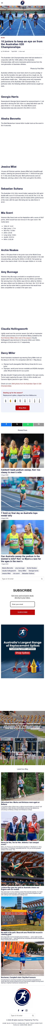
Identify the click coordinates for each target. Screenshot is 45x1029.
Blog (3, 38)
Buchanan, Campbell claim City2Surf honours (18, 977)
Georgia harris (33, 571)
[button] (42, 579)
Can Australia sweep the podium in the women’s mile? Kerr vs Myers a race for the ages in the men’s (21, 558)
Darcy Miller (22, 571)
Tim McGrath (6, 51)
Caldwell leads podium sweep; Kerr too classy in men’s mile (20, 471)
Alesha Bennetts (7, 568)
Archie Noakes (32, 568)
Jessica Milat (6, 573)
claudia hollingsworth (9, 571)
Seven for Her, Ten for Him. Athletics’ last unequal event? (20, 843)
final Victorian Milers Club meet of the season (16, 338)
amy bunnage (19, 568)
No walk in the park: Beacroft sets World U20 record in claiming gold (21, 933)
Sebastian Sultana (28, 573)
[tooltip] (6, 424)
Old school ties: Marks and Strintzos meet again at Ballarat (20, 803)
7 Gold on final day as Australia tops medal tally (19, 514)
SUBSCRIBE (23, 612)
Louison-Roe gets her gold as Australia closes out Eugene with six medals (20, 888)
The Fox (35, 1020)
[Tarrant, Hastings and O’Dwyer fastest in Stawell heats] (22, 751)
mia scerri (16, 573)
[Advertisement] (22, 142)
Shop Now (22, 408)
